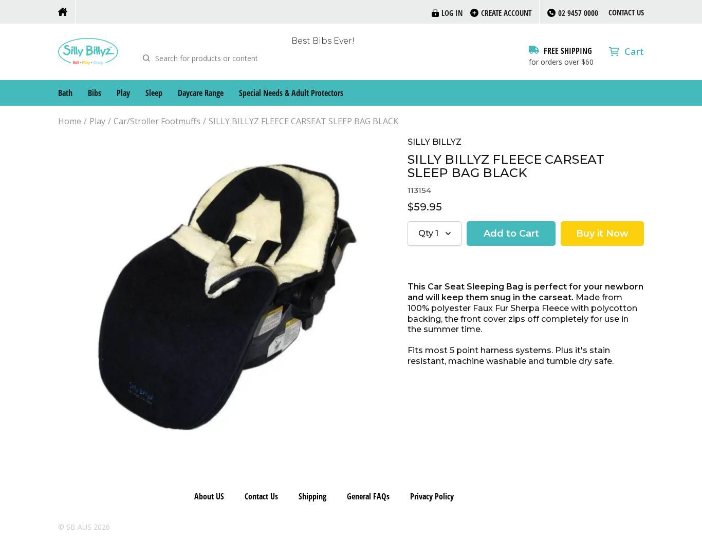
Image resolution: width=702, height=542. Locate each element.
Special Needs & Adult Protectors (291, 93)
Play (123, 93)
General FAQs (368, 496)
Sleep (153, 93)
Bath (65, 93)
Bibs (94, 93)
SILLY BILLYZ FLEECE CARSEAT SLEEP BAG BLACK (303, 121)
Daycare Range (201, 93)
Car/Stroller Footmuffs (157, 121)
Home (69, 121)
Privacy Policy (432, 496)
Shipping (312, 496)
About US (209, 496)
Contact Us (626, 12)
